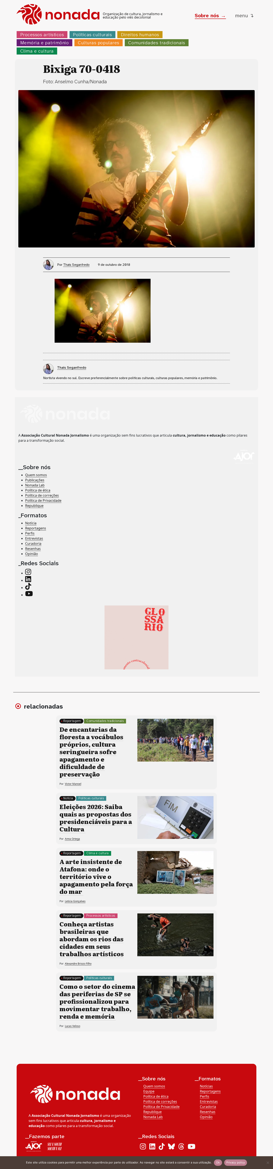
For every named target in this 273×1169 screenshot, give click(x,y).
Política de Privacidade (43, 500)
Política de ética (37, 490)
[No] (268, 1162)
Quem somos (36, 475)
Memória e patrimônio (44, 43)
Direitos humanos (140, 35)
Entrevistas (34, 538)
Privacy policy (235, 1162)
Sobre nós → (210, 15)
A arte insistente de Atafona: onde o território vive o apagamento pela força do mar (96, 876)
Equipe (148, 1091)
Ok (218, 1162)
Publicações (34, 480)
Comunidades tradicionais (156, 43)
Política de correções (42, 495)
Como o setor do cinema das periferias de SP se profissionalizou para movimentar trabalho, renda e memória (97, 1001)
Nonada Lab (35, 485)
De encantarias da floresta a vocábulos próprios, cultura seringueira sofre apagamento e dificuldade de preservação (91, 751)
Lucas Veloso (72, 1026)
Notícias (206, 1086)
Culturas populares (98, 43)
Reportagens (35, 528)
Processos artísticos (42, 35)
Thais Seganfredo (76, 264)
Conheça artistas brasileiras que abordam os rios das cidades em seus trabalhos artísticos (92, 938)
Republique (34, 505)
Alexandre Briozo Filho (78, 963)
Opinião (31, 553)
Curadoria (33, 543)
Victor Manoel (73, 784)
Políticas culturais (92, 35)
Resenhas (33, 548)
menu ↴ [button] (244, 15)
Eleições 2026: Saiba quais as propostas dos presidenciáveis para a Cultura (96, 817)
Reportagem (72, 721)
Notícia (30, 523)
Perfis (30, 533)
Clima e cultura (37, 51)
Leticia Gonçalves (75, 901)
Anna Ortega (72, 839)
